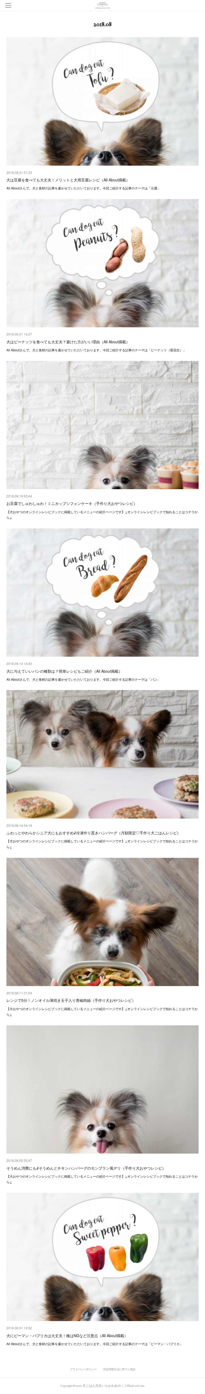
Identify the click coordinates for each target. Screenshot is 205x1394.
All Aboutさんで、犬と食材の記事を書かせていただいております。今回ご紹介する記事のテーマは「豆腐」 (83, 188)
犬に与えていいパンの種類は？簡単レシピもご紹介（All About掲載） (64, 671)
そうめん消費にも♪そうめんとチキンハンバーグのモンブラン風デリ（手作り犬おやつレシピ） (86, 1168)
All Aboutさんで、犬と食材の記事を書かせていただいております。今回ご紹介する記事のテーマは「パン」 (83, 679)
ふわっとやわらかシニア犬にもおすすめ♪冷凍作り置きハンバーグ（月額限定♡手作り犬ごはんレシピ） (93, 832)
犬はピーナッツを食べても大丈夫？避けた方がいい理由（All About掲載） (68, 341)
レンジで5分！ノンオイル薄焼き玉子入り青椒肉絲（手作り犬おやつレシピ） (71, 1000)
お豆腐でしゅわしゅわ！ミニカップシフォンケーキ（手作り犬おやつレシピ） (71, 503)
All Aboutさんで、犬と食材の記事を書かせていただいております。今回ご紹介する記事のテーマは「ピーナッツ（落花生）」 (96, 350)
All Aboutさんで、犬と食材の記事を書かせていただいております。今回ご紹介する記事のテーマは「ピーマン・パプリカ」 (94, 1343)
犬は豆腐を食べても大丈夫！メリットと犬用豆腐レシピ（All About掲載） (68, 179)
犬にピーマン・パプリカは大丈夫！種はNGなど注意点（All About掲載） (67, 1335)
